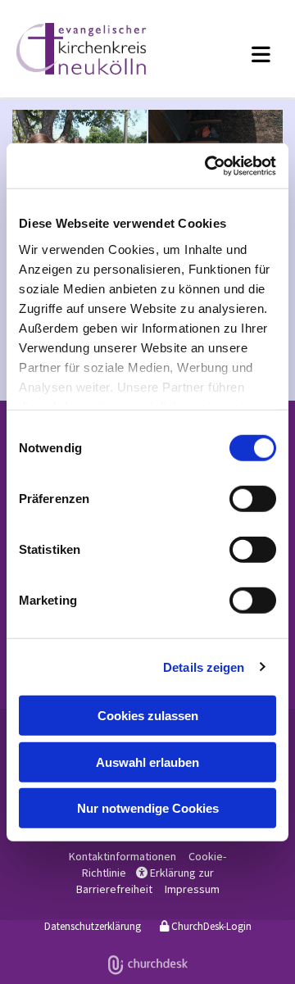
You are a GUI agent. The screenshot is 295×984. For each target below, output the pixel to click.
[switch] (252, 499)
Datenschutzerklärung (92, 926)
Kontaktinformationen (122, 856)
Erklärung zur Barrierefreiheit (145, 880)
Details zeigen (203, 666)
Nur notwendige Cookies (148, 808)
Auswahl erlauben (147, 762)
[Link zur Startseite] (97, 48)
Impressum (192, 889)
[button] (241, 54)
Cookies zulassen (148, 716)
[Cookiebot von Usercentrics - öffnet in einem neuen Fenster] (208, 165)
